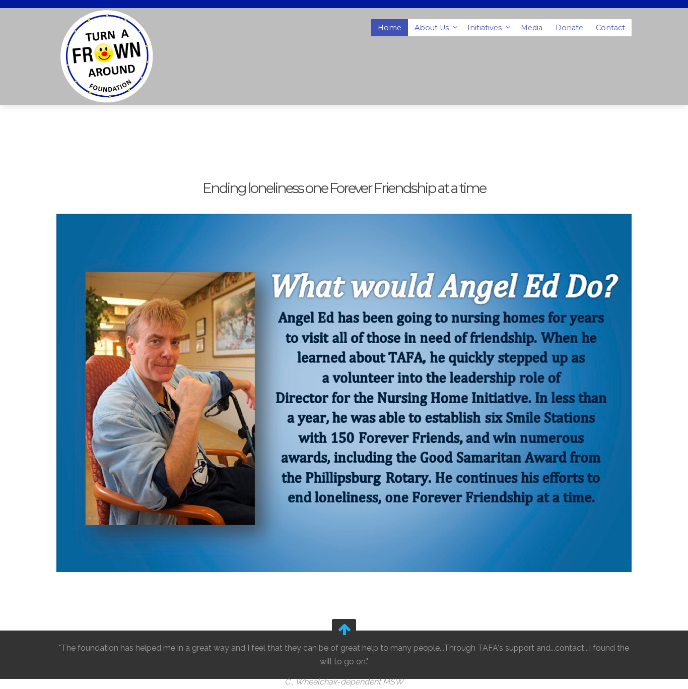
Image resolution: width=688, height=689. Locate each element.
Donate (569, 27)
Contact (610, 27)
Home (389, 27)
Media (531, 27)
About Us (433, 27)
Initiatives (485, 27)
